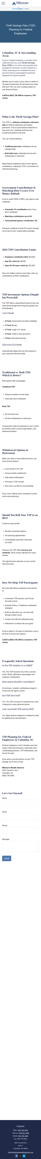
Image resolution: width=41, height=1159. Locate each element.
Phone (4, 825)
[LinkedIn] (24, 1155)
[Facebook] (16, 1155)
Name (4, 798)
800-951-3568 (24, 1133)
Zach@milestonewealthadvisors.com (20, 1152)
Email (4, 812)
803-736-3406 (23, 1130)
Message (5, 839)
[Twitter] (20, 1155)
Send (6, 858)
